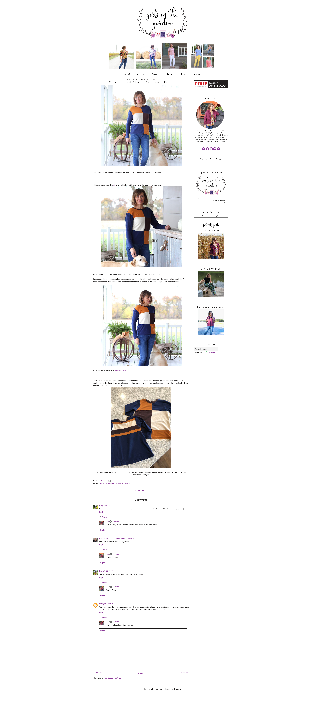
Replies (104, 517)
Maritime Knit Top (114, 483)
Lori (107, 522)
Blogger (177, 689)
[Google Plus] (214, 148)
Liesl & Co (103, 483)
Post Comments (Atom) (112, 678)
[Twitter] (218, 148)
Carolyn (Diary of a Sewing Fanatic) (113, 538)
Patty (101, 506)
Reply (101, 512)
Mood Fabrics (127, 483)
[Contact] (211, 148)
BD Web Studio (157, 689)
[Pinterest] (203, 148)
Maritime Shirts (120, 371)
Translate (211, 352)
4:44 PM (110, 604)
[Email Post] (109, 481)
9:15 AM (131, 538)
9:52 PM (116, 522)
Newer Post (184, 673)
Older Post (98, 673)
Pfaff (184, 74)
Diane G (102, 571)
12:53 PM (109, 571)
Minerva (196, 74)
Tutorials (141, 74)
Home (140, 673)
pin (114, 185)
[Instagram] (207, 148)
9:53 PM (116, 587)
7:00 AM (107, 506)
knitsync (102, 604)
